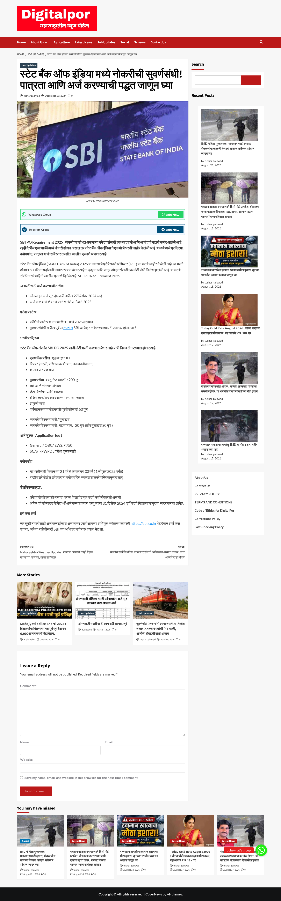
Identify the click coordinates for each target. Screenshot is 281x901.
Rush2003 (86, 630)
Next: (147, 552)
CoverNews (153, 894)
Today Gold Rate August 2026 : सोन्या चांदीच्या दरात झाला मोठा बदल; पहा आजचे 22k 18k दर (230, 330)
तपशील (68, 327)
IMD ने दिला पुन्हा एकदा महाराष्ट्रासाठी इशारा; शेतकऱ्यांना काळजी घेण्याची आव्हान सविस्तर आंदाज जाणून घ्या (227, 148)
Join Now (172, 214)
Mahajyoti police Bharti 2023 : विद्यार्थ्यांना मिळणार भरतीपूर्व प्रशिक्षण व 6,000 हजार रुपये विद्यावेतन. (43, 628)
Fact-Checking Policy (209, 527)
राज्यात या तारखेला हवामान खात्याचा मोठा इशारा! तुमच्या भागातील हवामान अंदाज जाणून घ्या (230, 272)
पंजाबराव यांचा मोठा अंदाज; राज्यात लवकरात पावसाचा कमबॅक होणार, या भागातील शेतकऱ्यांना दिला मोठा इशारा (229, 388)
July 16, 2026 (46, 639)
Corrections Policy (207, 518)
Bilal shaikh (29, 639)
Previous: (56, 552)
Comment (28, 686)
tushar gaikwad (32, 95)
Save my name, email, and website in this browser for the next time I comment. (81, 778)
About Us (37, 42)
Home (21, 42)
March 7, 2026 (103, 630)
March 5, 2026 (167, 639)
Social (124, 42)
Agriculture (62, 42)
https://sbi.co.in (143, 523)
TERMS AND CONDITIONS (213, 502)
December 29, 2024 (55, 95)
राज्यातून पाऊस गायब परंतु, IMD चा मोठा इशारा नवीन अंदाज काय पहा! (229, 447)
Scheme (139, 42)
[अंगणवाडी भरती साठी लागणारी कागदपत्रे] (102, 600)
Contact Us (158, 42)
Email (109, 742)
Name (24, 742)
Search (198, 64)
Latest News (83, 42)
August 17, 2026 (181, 870)
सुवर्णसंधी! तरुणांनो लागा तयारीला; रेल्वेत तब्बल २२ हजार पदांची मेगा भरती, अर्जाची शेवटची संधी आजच (160, 628)
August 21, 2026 (31, 874)
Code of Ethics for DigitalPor (214, 510)
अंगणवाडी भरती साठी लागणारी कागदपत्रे (102, 623)
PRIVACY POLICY (207, 494)
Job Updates (106, 42)
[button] (261, 42)
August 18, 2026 (81, 874)
